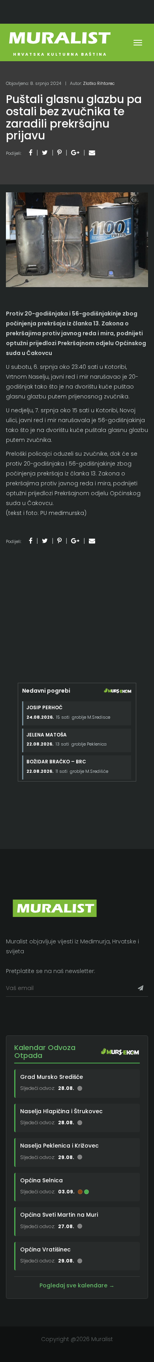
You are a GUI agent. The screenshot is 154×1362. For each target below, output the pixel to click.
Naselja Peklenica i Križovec (59, 1146)
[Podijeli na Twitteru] (45, 152)
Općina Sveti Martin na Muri (59, 1215)
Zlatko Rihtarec (99, 83)
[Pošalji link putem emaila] (92, 152)
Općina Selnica (41, 1180)
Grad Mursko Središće (51, 1077)
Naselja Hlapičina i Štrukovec (61, 1111)
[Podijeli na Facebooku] (30, 152)
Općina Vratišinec (45, 1249)
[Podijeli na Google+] (75, 152)
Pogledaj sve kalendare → (77, 1285)
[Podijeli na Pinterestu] (59, 152)
